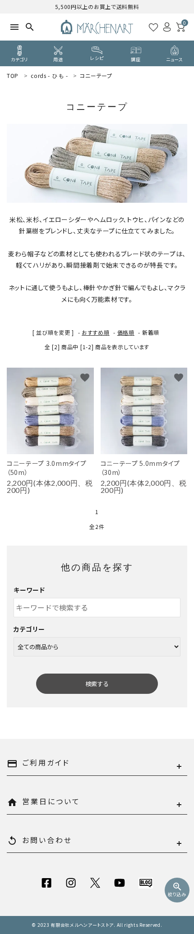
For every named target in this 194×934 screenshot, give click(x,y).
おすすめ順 (96, 332)
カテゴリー (29, 628)
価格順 (125, 332)
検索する (97, 683)
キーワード (29, 589)
